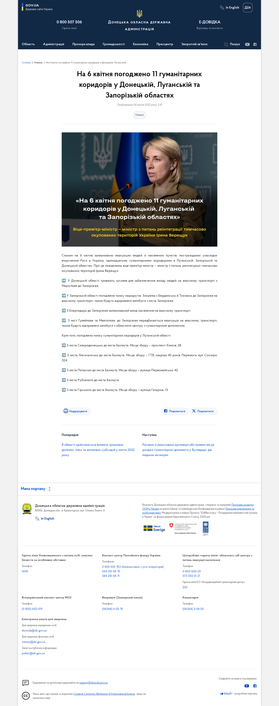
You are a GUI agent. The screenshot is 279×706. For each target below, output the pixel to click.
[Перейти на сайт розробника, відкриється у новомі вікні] (226, 693)
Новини (38, 62)
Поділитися (177, 411)
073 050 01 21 (191, 576)
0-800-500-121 (192, 571)
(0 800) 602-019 (32, 609)
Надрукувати (78, 411)
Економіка (140, 44)
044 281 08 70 (111, 571)
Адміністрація (53, 44)
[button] (232, 44)
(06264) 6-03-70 (112, 609)
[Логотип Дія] (247, 7)
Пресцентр (165, 44)
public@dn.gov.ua (33, 653)
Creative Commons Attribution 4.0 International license (104, 694)
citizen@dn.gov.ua (33, 642)
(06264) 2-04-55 (193, 609)
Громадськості (114, 44)
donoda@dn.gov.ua (34, 630)
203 (185, 587)
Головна (26, 62)
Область (28, 44)
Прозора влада (84, 44)
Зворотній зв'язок (194, 44)
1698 (25, 571)
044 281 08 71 (111, 576)
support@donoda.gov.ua (93, 683)
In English (232, 7)
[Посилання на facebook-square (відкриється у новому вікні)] (254, 44)
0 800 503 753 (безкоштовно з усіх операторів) (133, 566)
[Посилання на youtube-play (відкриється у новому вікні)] (247, 44)
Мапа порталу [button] (33, 489)
